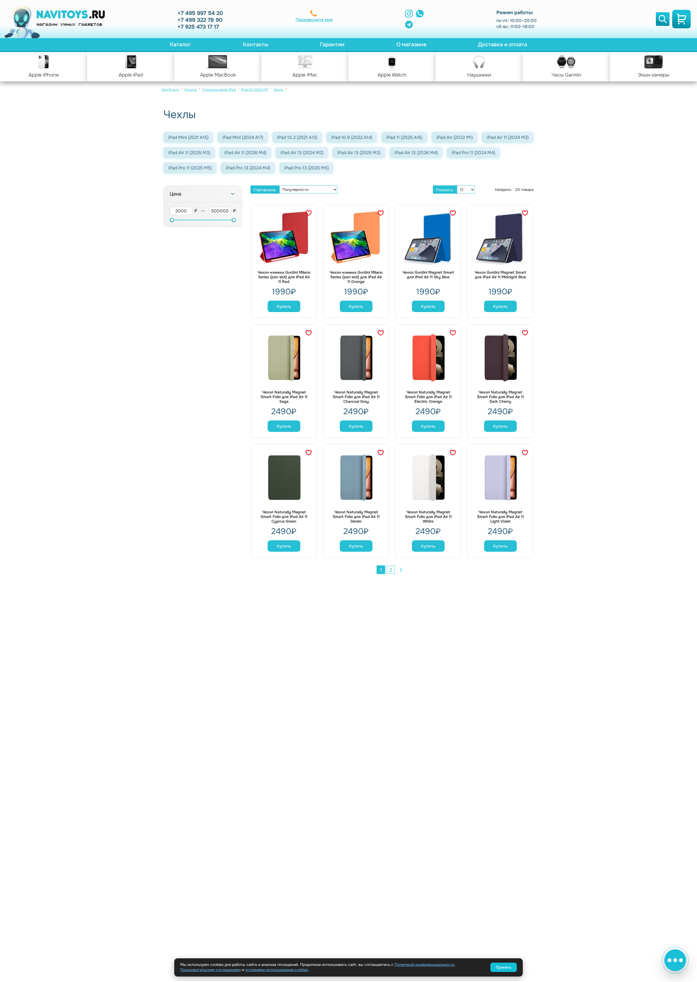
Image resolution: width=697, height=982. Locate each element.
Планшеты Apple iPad (219, 90)
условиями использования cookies (276, 969)
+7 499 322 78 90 (200, 20)
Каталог (180, 44)
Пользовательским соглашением (210, 969)
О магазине (411, 44)
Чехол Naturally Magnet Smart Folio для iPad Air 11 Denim (356, 517)
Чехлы (278, 90)
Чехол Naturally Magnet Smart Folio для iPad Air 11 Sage (284, 397)
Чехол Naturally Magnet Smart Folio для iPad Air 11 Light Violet (500, 517)
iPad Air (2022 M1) (254, 90)
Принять (503, 967)
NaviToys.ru (170, 90)
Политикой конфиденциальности (424, 964)
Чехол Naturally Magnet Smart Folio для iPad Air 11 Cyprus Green (284, 517)
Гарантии (332, 44)
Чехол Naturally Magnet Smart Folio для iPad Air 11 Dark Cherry (500, 397)
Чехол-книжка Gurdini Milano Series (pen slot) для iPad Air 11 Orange (356, 277)
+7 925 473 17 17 (198, 26)
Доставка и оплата (502, 44)
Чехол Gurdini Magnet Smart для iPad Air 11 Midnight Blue (500, 274)
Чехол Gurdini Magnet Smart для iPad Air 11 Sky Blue (428, 274)
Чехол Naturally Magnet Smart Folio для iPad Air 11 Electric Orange (428, 397)
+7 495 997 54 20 (200, 13)
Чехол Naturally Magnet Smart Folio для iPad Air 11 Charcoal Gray (356, 397)
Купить (284, 306)
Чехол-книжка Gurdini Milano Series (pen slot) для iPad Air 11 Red (284, 277)
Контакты (255, 44)
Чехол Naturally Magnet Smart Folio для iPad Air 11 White (428, 517)
